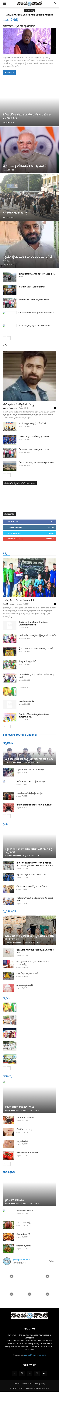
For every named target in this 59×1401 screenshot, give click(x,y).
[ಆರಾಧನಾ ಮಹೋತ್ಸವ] (9, 704)
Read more (9, 72)
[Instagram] (22, 1373)
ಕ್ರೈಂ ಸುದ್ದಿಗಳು (10, 911)
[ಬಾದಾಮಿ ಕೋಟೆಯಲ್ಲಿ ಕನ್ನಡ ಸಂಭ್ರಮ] (8, 796)
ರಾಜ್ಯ (42, 345)
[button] (4, 3)
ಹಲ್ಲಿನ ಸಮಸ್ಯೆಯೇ (22, 1141)
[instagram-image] (11, 1276)
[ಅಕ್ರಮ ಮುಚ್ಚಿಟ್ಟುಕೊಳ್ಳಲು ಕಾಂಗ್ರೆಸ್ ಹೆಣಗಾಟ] (9, 329)
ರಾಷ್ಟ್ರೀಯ (34, 345)
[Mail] (29, 1373)
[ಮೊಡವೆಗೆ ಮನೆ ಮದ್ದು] (8, 1132)
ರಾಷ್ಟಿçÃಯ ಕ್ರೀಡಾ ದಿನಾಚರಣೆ (18, 600)
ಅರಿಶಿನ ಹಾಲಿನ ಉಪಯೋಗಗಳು (19, 1106)
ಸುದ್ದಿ (5, 345)
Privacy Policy (40, 1383)
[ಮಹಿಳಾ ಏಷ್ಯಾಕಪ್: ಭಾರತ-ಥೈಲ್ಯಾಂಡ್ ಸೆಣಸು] (9, 439)
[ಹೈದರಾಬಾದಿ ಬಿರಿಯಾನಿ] (8, 1213)
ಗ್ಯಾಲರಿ (6, 998)
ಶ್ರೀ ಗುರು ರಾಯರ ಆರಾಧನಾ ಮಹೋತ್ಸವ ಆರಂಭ (36, 648)
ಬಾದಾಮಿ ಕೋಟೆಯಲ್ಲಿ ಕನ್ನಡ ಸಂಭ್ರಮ (29, 793)
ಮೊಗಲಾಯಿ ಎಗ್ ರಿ (23, 1234)
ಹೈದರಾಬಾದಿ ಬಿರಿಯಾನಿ (24, 1211)
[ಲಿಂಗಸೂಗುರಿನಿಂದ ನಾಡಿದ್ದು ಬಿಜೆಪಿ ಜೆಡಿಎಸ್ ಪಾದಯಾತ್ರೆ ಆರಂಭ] (9, 717)
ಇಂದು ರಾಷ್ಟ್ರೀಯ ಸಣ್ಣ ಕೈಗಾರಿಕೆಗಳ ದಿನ (32, 423)
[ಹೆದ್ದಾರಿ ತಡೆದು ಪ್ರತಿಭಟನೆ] (9, 664)
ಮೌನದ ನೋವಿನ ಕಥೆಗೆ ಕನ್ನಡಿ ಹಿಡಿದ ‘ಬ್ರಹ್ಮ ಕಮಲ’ (34, 805)
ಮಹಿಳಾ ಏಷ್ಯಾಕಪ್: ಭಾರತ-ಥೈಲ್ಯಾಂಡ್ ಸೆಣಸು (34, 436)
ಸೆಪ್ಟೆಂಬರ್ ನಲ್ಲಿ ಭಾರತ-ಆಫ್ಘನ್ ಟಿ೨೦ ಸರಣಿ (31, 874)
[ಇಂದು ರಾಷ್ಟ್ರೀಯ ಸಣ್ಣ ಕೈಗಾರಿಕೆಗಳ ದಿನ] (9, 426)
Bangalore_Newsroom (13, 856)
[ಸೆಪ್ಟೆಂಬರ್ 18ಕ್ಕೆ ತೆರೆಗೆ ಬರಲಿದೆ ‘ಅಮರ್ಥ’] (8, 772)
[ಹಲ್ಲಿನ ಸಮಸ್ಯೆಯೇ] (8, 1144)
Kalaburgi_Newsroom (13, 762)
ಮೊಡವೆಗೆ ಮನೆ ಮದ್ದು (24, 1129)
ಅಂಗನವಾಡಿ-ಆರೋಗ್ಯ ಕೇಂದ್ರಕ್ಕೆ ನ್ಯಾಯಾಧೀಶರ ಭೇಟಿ (29, 15)
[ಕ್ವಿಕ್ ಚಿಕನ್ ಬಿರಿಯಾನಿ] (29, 1191)
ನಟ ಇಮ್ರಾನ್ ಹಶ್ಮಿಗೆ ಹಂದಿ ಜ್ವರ (19, 404)
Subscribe (50, 539)
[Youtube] (44, 1373)
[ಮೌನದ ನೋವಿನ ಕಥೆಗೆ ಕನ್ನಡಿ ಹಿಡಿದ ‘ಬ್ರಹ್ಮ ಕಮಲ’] (8, 807)
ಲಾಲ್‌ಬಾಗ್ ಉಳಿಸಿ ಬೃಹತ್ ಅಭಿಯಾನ (32, 287)
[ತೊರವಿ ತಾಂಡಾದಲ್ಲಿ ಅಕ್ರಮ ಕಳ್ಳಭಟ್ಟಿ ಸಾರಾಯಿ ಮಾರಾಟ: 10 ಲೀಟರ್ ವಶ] (29, 930)
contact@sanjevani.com (35, 1355)
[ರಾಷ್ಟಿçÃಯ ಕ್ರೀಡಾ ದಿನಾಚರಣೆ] (29, 577)
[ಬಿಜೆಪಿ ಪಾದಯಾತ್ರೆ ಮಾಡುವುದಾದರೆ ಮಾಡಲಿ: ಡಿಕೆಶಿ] (9, 316)
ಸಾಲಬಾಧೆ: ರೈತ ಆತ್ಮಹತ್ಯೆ (24, 985)
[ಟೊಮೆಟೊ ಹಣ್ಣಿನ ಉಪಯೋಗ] (8, 1155)
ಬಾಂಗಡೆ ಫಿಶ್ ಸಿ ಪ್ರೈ (23, 1222)
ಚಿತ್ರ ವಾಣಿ (8, 743)
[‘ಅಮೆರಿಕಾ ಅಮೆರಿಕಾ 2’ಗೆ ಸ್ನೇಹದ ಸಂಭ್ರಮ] (8, 784)
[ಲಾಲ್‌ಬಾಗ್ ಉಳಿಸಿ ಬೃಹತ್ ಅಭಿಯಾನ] (9, 290)
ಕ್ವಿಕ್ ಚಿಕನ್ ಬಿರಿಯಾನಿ (14, 1199)
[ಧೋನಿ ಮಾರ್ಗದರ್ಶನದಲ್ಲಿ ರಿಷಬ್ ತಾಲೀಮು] (8, 889)
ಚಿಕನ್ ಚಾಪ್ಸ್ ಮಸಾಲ (23, 1246)
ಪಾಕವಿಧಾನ (9, 1172)
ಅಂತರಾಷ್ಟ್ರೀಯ (23, 345)
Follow (51, 527)
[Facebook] (14, 1373)
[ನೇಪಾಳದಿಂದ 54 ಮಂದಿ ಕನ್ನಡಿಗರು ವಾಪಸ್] (9, 303)
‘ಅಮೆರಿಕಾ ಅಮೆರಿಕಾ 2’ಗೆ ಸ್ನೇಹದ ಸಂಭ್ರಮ (31, 781)
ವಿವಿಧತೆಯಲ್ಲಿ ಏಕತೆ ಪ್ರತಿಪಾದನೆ (19, 26)
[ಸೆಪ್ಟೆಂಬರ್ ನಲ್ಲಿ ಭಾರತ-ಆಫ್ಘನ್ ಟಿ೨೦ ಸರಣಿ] (8, 877)
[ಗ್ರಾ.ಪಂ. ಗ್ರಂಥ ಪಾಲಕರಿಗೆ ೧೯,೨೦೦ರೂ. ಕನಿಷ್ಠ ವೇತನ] (29, 244)
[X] (37, 1373)
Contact (17, 1383)
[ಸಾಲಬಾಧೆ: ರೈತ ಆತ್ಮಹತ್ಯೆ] (8, 988)
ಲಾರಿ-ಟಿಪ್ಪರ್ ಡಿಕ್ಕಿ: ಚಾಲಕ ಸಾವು (27, 973)
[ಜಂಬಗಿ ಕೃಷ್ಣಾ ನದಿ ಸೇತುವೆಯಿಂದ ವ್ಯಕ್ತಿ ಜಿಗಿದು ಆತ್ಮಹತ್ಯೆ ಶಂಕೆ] (8, 952)
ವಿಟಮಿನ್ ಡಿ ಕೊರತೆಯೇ (25, 1118)
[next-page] (9, 338)
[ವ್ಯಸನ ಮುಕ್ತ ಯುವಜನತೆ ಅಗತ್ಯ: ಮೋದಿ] (29, 150)
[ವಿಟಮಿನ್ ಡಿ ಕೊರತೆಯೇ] (8, 1120)
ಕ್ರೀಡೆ (5, 824)
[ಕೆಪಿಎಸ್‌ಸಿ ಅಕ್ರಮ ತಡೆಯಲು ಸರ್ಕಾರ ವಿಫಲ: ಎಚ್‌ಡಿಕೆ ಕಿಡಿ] (29, 102)
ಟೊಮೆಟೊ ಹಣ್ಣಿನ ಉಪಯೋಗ (27, 1153)
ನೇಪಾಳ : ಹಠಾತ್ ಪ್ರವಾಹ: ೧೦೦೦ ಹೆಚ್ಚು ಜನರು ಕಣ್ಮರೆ (37, 462)
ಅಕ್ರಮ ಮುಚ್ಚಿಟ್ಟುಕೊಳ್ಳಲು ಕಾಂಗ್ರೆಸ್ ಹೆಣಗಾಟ (34, 326)
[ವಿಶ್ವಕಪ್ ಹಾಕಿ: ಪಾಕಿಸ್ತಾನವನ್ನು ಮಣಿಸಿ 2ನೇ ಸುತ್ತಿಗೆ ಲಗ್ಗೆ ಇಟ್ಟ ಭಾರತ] (29, 843)
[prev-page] (4, 338)
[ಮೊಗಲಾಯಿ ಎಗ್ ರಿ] (8, 1237)
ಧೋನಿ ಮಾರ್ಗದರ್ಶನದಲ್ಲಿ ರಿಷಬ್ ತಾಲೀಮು (31, 886)
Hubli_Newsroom (9, 604)
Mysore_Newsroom (10, 408)
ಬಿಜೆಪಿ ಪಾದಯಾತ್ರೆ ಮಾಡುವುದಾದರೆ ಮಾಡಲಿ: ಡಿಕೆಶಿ (36, 313)
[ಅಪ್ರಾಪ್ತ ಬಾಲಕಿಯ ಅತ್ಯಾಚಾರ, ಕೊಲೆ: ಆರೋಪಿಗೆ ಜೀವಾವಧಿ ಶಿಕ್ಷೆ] (8, 964)
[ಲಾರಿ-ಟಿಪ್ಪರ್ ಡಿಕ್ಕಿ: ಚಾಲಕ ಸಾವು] (8, 976)
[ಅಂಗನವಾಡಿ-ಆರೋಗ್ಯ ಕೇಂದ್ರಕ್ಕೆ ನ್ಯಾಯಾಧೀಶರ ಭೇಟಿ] (9, 638)
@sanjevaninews (21, 1259)
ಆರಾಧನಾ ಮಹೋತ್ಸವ (26, 701)
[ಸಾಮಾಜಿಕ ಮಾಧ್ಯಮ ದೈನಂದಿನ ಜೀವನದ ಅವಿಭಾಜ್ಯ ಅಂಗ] (9, 678)
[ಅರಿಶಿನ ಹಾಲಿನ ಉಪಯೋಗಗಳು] (29, 1097)
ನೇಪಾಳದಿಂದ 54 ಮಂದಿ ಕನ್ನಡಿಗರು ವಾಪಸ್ (34, 300)
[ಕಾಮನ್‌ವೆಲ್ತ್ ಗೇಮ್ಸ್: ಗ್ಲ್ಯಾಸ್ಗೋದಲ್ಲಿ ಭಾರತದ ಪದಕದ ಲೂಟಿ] (8, 901)
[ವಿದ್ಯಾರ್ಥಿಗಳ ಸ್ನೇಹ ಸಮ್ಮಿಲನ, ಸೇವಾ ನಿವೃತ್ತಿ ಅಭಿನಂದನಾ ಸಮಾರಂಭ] (9, 625)
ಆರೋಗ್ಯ (7, 1076)
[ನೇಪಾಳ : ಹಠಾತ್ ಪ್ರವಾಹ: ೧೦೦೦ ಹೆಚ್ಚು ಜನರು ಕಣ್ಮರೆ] (9, 466)
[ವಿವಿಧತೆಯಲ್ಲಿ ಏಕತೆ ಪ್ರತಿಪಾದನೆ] (29, 41)
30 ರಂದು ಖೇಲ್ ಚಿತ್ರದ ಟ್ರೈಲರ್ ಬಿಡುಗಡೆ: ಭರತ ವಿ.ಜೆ (29, 758)
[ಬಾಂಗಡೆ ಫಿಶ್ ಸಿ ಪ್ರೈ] (8, 1225)
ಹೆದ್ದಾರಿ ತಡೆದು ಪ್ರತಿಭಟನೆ (27, 661)
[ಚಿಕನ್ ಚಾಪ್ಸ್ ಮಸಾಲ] (8, 1248)
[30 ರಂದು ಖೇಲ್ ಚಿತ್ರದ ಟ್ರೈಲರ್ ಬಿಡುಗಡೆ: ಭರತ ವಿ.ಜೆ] (29, 756)
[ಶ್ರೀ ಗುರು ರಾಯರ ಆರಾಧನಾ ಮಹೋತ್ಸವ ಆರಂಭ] (9, 651)
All (13, 345)
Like (52, 522)
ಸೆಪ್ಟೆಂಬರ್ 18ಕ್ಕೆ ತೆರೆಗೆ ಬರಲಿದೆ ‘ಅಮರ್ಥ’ (30, 770)
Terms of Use (27, 1383)
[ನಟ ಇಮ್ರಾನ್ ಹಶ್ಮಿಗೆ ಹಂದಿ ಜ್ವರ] (29, 376)
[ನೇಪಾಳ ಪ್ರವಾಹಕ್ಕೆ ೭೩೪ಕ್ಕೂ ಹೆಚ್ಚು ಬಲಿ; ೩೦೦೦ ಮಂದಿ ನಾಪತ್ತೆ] (9, 277)
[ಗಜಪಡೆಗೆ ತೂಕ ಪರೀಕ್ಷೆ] (29, 197)
